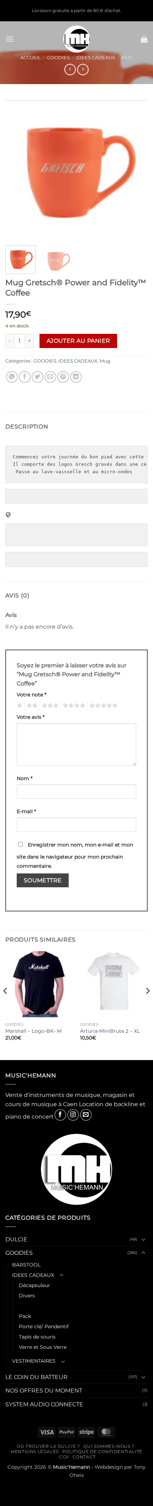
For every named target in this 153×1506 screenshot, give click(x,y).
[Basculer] (143, 1239)
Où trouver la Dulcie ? (48, 1446)
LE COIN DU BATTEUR (36, 1377)
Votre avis (30, 717)
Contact (84, 1457)
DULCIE (16, 1239)
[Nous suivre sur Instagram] (73, 1115)
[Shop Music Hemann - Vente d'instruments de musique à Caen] (77, 39)
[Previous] (17, 169)
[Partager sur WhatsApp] (12, 377)
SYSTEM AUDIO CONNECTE (44, 1404)
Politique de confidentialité (102, 1451)
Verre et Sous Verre (43, 1347)
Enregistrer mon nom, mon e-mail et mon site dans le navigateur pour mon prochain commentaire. (75, 855)
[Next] (136, 169)
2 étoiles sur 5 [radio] (31, 705)
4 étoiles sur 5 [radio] (72, 705)
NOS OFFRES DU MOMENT (43, 1390)
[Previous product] (82, 69)
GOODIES (58, 57)
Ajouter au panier (78, 340)
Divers (27, 1295)
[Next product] (69, 69)
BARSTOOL (26, 1265)
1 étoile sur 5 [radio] (18, 705)
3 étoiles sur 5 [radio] (49, 705)
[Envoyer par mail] (50, 377)
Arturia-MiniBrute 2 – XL (110, 1031)
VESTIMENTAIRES (34, 1361)
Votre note (31, 694)
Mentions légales (35, 1451)
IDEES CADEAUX (95, 57)
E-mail (26, 811)
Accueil (30, 57)
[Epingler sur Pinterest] (63, 377)
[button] (9, 39)
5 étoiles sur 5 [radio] (102, 705)
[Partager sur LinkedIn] (76, 377)
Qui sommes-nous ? (108, 1446)
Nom (24, 778)
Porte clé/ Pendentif (44, 1326)
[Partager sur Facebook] (25, 377)
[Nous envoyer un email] (86, 1115)
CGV (64, 1457)
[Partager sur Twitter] (37, 377)
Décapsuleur (34, 1285)
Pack (25, 1316)
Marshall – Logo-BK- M (33, 1031)
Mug (127, 57)
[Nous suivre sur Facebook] (60, 1115)
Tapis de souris (37, 1337)
